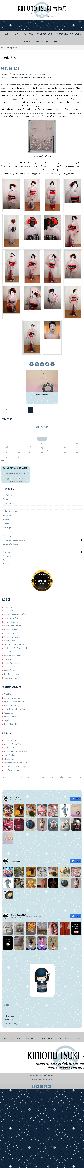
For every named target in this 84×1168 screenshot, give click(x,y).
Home (5, 1038)
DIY (4, 507)
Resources (20, 1038)
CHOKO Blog (9, 611)
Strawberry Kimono (12, 667)
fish (10, 77)
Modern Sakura (10, 748)
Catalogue (7, 499)
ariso (6, 77)
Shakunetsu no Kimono (13, 655)
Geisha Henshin (13, 68)
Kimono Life (8, 633)
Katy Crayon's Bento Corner (15, 709)
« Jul (2, 460)
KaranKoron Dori (10, 618)
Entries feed (9, 1016)
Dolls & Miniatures (10, 511)
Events (6, 524)
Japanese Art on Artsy (12, 744)
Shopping (7, 556)
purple (34, 77)
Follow (77, 799)
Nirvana (41, 1079)
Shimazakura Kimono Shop (15, 763)
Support (78, 1038)
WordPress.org (10, 1023)
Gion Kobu (8, 694)
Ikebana (6, 532)
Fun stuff (42, 74)
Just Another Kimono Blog (14, 614)
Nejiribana (7, 720)
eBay (15, 99)
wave (44, 77)
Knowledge (7, 536)
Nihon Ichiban (9, 755)
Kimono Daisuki (10, 629)
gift (12, 77)
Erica (41, 113)
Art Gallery (7, 495)
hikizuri (16, 77)
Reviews (6, 552)
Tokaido (6, 560)
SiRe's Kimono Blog (12, 663)
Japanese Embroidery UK (14, 702)
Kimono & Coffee (10, 622)
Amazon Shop (68, 1038)
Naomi (52, 85)
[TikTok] (47, 364)
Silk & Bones (8, 659)
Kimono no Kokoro (11, 637)
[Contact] (52, 364)
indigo (21, 77)
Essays (6, 519)
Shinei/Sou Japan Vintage (14, 766)
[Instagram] (37, 364)
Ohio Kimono (9, 759)
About (12, 1038)
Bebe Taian (8, 607)
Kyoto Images (9, 713)
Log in (6, 1012)
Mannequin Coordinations (14, 540)
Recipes (6, 548)
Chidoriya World (10, 740)
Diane (6, 74)
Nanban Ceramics (11, 717)
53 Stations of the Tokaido (46, 1038)
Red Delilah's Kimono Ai (13, 644)
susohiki (39, 77)
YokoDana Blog (10, 678)
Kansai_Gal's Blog (11, 705)
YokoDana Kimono (11, 770)
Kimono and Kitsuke (12, 626)
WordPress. (48, 1079)
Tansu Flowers (9, 670)
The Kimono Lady (11, 674)
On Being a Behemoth (12, 544)
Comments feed (11, 1020)
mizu (30, 77)
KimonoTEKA (9, 641)
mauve (26, 77)
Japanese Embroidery (12, 698)
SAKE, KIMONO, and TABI (15, 648)
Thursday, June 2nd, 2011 (20, 74)
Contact (59, 1038)
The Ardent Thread (11, 724)
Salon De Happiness (12, 652)
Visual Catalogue (30, 1038)
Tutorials (6, 564)
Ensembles (35, 74)
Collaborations (9, 503)
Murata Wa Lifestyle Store (15, 751)
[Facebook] (31, 364)
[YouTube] (42, 364)
